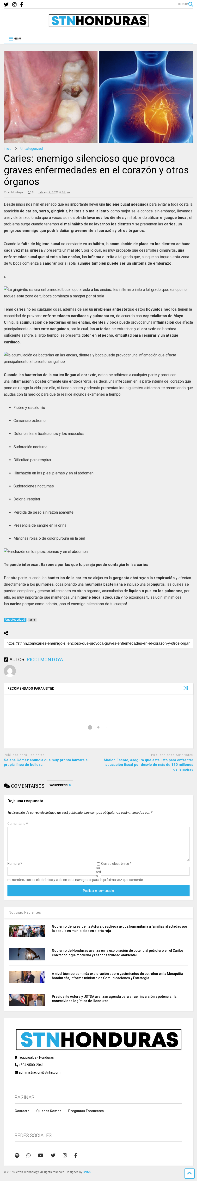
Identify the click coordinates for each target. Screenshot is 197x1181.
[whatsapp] (28, 1155)
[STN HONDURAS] (98, 25)
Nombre (14, 864)
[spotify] (17, 1155)
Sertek (87, 1172)
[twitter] (6, 4)
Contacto (22, 1111)
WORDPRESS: (60, 785)
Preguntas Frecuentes (86, 1111)
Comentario (17, 824)
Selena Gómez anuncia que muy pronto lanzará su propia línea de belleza (47, 762)
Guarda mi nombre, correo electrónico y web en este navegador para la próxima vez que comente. (75, 874)
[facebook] (21, 4)
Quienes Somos (49, 1111)
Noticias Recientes (25, 912)
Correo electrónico (116, 864)
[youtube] (40, 1155)
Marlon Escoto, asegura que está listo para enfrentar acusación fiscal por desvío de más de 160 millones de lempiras (148, 765)
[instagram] (14, 4)
